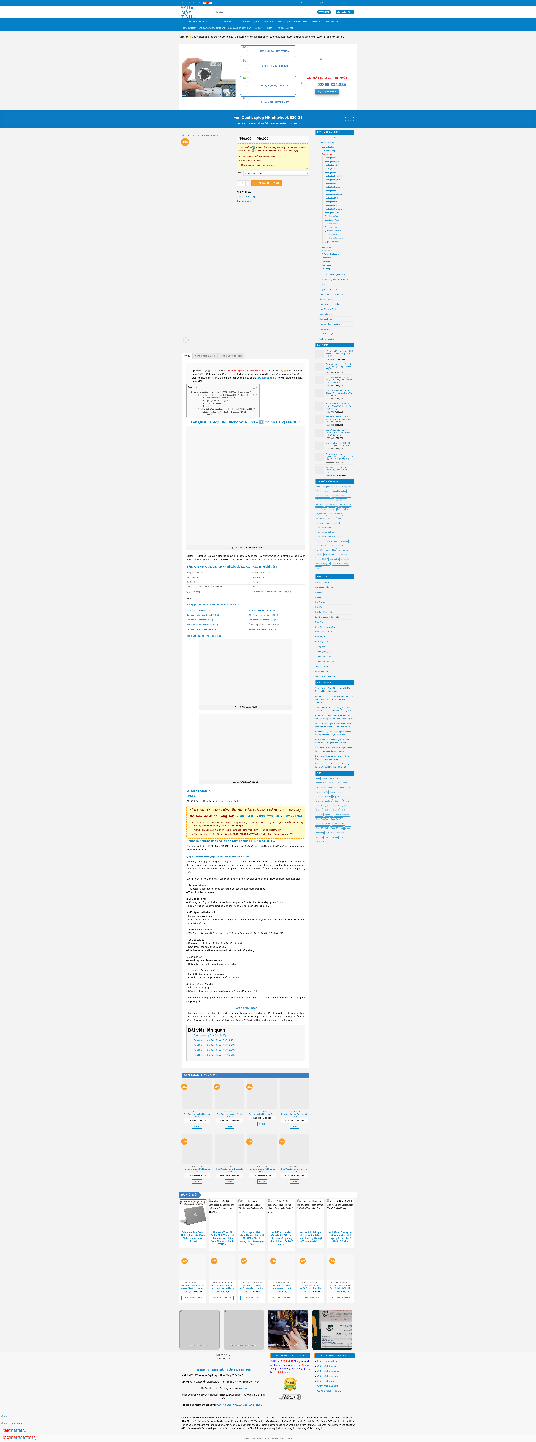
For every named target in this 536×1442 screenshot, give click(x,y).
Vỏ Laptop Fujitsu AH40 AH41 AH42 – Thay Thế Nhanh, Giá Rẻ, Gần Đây (311, 1286)
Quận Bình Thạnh (342, 815)
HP (317, 787)
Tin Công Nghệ (321, 666)
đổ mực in (320, 842)
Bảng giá (325, 3)
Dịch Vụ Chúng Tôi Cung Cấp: (217, 401)
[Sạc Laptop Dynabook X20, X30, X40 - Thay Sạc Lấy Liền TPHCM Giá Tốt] (251, 1267)
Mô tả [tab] (187, 356)
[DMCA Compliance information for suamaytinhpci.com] (290, 1397)
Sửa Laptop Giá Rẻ (323, 632)
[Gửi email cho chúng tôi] (350, 3)
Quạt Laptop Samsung (334, 238)
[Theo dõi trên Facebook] (345, 3)
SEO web (330, 833)
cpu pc (332, 509)
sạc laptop (334, 559)
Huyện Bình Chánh (328, 787)
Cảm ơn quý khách (213, 415)
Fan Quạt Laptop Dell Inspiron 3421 (197, 1115)
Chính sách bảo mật (327, 1366)
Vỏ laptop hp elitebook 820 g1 (262, 610)
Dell (338, 509)
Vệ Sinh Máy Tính (298, 22)
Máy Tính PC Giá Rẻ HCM (331, 294)
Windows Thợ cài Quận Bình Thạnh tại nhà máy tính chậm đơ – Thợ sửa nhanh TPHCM (334, 699)
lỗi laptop (339, 518)
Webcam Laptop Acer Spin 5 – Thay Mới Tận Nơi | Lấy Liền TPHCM (222, 1286)
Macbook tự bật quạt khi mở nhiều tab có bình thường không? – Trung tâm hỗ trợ (333, 725)
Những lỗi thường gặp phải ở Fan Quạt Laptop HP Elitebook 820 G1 (227, 409)
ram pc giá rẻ (329, 555)
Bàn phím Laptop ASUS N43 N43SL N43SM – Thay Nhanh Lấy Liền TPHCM (340, 1286)
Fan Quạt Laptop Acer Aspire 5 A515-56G (214, 1045)
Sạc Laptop (326, 265)
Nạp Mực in (188, 1421)
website (335, 837)
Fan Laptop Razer (332, 205)
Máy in (322, 284)
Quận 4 (327, 806)
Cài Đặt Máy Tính (264, 22)
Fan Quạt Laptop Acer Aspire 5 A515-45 (229, 1115)
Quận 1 (337, 801)
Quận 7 (319, 810)
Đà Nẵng (319, 592)
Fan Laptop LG (331, 191)
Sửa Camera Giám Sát (239, 28)
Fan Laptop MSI (331, 198)
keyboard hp (321, 514)
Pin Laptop (326, 258)
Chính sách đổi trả (326, 1381)
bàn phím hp (328, 487)
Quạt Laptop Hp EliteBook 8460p (210, 1035)
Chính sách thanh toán (328, 1371)
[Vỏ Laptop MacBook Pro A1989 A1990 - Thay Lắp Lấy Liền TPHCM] (192, 1267)
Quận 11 (319, 815)
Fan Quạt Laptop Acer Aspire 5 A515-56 (213, 1040)
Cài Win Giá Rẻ (322, 582)
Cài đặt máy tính (294, 1417)
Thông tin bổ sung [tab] (205, 356)
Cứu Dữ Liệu (189, 28)
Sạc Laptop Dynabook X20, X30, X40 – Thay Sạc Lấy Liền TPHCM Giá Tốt (252, 1286)
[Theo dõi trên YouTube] (353, 3)
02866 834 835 (18, 1431)
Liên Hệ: (209, 406)
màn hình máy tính (323, 527)
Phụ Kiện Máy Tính (327, 309)
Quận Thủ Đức (338, 545)
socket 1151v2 (322, 559)
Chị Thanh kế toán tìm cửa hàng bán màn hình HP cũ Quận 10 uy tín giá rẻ (333, 749)
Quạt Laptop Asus (332, 220)
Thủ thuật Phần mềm (324, 661)
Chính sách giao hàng (328, 1376)
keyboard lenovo (335, 514)
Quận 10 (345, 810)
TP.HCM (319, 837)
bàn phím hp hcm (323, 491)
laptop (332, 792)
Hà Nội (318, 597)
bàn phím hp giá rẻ (343, 487)
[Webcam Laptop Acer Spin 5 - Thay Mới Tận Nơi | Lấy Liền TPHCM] (222, 1267)
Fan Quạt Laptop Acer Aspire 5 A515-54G (214, 1055)
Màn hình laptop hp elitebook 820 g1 (202, 624)
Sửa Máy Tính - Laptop (329, 324)
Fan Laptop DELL (332, 173)
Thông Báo (320, 647)
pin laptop (344, 541)
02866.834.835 (245, 816)
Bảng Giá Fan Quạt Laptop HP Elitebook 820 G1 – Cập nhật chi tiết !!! (228, 395)
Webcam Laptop (326, 339)
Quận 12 (328, 815)
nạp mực (337, 796)
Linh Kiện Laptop (278, 123)
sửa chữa (345, 559)
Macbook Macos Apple (325, 676)
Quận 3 (319, 806)
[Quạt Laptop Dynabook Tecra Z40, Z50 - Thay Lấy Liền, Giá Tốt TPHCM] (281, 1267)
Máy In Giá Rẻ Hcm (328, 289)
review (347, 828)
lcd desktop (320, 518)
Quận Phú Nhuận (323, 545)
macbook (336, 523)
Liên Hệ (316, 3)
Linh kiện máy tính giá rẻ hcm (332, 274)
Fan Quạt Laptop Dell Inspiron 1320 (197, 1170)
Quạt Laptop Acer (332, 216)
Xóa (307, 169)
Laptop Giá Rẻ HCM (328, 138)
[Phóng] (186, 340)
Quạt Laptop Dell (331, 224)
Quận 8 (327, 810)
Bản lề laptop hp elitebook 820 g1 (263, 615)
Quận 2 (346, 801)
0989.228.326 (269, 816)
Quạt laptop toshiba (332, 242)
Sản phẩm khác (326, 314)
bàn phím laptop (339, 491)
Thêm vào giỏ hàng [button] (193, 1298)
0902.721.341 (292, 816)
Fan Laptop (294, 123)
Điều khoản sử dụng (327, 1361)
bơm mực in (321, 783)
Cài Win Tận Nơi (313, 1417)
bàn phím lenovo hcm (324, 500)
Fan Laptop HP (331, 183)
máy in (340, 536)
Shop (269, 28)
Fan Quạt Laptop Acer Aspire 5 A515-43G (214, 1050)
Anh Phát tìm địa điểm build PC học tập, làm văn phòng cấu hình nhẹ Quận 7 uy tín (334, 717)
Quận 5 (336, 806)
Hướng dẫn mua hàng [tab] (231, 356)
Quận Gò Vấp (336, 819)
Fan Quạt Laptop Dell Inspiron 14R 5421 (262, 1170)
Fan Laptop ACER (332, 158)
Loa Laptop (326, 247)
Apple (324, 778)
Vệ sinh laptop (286, 28)
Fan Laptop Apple (332, 162)
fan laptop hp (246, 201)
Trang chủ (240, 123)
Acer (318, 778)
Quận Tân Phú (337, 828)
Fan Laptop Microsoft (333, 194)
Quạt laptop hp (331, 227)
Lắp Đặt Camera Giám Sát (212, 28)
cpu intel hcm (345, 505)
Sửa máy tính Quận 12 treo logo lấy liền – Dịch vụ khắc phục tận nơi (333, 689)
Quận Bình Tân (322, 819)
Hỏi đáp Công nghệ (323, 612)
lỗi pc (328, 523)
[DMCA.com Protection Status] (290, 1384)
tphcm (318, 568)
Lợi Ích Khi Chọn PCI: (214, 403)
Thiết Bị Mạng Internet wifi (330, 334)
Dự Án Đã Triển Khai (324, 587)
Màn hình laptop (328, 251)
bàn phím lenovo (322, 496)
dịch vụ (346, 509)
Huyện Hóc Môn (345, 787)
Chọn (197, 1126)
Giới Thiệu (305, 3)
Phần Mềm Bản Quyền (329, 304)
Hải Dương (320, 602)
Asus (318, 487)
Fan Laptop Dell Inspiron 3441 (262, 1114)
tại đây (243, 1388)
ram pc (319, 555)
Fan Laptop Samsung (333, 209)
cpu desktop (341, 500)
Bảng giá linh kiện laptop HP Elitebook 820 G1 (223, 398)
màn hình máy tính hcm (325, 536)
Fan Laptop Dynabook (333, 176)
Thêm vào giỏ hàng (266, 183)
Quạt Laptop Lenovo (333, 231)
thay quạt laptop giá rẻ (268, 378)
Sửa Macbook (325, 319)
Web (327, 837)
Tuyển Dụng (337, 3)
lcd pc (330, 518)
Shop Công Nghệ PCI (258, 123)
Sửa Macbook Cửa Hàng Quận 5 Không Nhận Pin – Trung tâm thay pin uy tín (332, 741)
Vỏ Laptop (326, 269)
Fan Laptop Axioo (332, 169)
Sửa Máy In (315, 22)
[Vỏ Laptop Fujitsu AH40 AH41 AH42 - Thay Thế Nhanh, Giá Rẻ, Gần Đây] (310, 1267)
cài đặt (331, 783)
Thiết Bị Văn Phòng (340, 564)
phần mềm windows (324, 801)
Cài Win (280, 22)
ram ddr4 (319, 550)
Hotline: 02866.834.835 (191, 3)
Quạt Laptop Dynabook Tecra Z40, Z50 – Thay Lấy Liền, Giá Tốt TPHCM (281, 1286)
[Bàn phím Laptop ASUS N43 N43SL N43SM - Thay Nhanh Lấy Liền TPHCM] (340, 1267)
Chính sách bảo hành (327, 1386)
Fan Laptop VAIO (332, 213)
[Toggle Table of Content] (253, 387)
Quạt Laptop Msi (331, 235)
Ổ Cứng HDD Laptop (330, 254)
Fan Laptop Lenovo (332, 187)
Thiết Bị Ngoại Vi (323, 564)
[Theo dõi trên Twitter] (348, 3)
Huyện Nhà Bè (322, 792)
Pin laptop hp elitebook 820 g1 (199, 610)
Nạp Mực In (332, 22)
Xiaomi (343, 837)
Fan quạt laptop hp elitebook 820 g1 (202, 629)
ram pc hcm (342, 555)
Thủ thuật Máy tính (323, 656)
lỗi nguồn (319, 523)
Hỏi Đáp (258, 28)
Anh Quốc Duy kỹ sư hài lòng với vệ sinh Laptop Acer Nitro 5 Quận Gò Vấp (333, 733)
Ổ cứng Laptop (326, 299)
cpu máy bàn (321, 509)
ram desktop (331, 550)
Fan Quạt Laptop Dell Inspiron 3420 (294, 1170)
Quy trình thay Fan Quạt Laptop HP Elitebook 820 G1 (226, 412)
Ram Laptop (327, 261)
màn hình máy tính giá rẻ (326, 532)
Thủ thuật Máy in (322, 651)
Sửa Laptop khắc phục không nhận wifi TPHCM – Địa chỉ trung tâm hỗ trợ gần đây (334, 709)
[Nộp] (238, 12)
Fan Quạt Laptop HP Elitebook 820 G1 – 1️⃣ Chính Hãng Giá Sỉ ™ (222, 392)
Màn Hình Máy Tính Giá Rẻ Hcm (333, 279)
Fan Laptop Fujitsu (332, 180)
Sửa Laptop (245, 22)
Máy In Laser (332, 541)
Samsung (320, 833)
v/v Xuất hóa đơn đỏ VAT (329, 1391)
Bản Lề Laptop (328, 147)
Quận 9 (336, 810)
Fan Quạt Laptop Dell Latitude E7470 (294, 1115)
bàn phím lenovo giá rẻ (341, 496)
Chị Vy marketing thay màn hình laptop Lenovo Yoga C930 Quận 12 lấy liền (332, 765)
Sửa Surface (324, 329)
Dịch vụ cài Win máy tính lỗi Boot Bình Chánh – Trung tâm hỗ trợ (332, 757)
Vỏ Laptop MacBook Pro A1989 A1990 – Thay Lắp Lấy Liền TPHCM (192, 1286)
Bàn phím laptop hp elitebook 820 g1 (202, 615)
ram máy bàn (343, 550)
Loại (239, 173)
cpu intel (319, 505)
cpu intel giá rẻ (331, 505)
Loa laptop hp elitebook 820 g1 (262, 620)
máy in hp (320, 541)
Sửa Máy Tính (226, 22)
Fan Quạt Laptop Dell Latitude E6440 (229, 1170)
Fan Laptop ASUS (332, 165)
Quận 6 (344, 806)
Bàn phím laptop (328, 151)
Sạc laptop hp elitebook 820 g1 (200, 620)
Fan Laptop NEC (331, 202)
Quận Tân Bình (322, 828)
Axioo (339, 778)
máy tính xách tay (323, 796)
